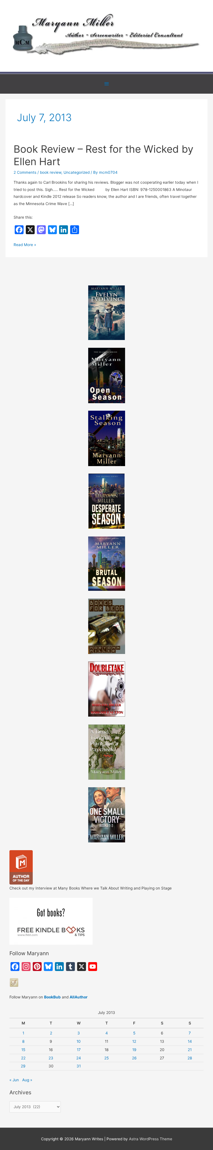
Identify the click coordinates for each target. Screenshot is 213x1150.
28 (189, 1058)
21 (190, 1049)
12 (134, 1041)
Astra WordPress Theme (150, 1139)
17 (79, 1049)
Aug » (27, 1080)
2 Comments (25, 172)
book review (50, 172)
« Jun (14, 1080)
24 (78, 1058)
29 (23, 1066)
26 (134, 1058)
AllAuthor (79, 997)
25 (106, 1058)
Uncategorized (77, 172)
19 (134, 1049)
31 (79, 1066)
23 (51, 1058)
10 (79, 1041)
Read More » (25, 245)
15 (23, 1049)
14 (190, 1041)
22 (23, 1058)
